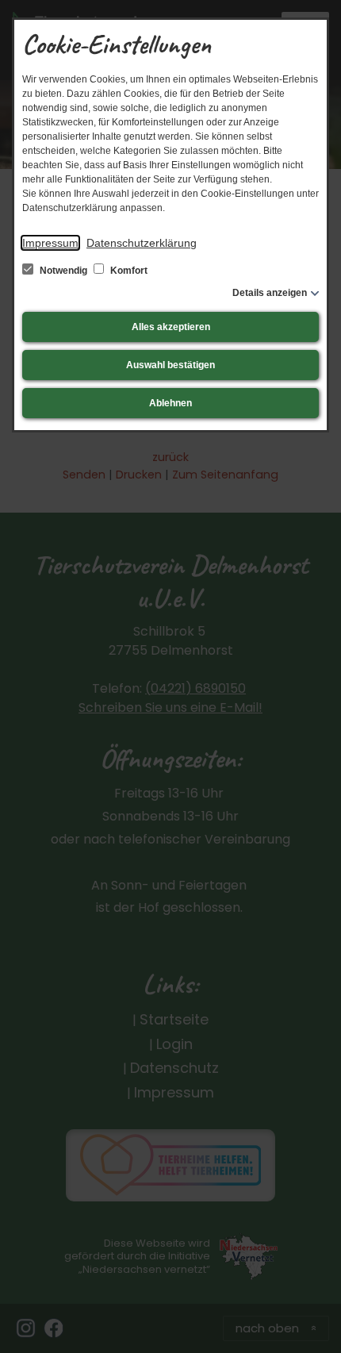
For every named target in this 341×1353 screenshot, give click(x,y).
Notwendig (63, 270)
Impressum (50, 242)
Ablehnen (170, 403)
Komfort (128, 270)
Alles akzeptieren (171, 326)
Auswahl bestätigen (170, 365)
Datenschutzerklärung (141, 242)
